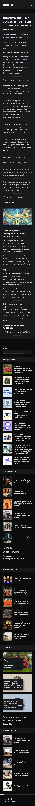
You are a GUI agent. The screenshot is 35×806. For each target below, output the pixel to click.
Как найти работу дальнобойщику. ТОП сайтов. (22, 515)
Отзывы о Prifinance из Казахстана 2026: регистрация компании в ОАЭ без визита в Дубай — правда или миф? (23, 449)
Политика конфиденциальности (14, 557)
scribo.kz (8, 4)
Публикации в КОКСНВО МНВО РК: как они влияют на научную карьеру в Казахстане (23, 415)
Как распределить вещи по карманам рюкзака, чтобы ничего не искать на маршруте (22, 380)
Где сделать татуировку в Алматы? (23, 786)
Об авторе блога (11, 551)
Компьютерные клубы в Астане (22, 538)
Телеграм (7, 723)
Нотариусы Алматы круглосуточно (21, 763)
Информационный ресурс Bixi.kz (17, 332)
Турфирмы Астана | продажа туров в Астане (23, 526)
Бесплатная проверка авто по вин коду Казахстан (22, 636)
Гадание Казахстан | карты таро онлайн (21, 614)
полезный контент (15, 182)
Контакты (8, 547)
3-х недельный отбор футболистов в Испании (22, 602)
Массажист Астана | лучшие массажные (21, 774)
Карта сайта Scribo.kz (9, 801)
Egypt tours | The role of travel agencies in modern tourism (23, 504)
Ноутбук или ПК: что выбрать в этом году (21, 752)
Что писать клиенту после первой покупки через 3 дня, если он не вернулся (22, 426)
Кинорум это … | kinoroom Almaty (20, 492)
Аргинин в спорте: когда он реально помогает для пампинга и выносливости (23, 392)
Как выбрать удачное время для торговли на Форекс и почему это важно (22, 460)
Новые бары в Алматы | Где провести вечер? (22, 481)
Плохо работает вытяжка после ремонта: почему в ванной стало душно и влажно (23, 403)
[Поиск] (29, 352)
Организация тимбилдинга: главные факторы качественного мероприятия (23, 369)
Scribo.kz (14, 259)
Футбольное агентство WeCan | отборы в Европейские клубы (22, 591)
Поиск (5, 348)
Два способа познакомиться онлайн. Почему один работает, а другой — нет (22, 437)
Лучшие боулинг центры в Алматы (23, 579)
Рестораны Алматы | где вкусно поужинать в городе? (22, 625)
